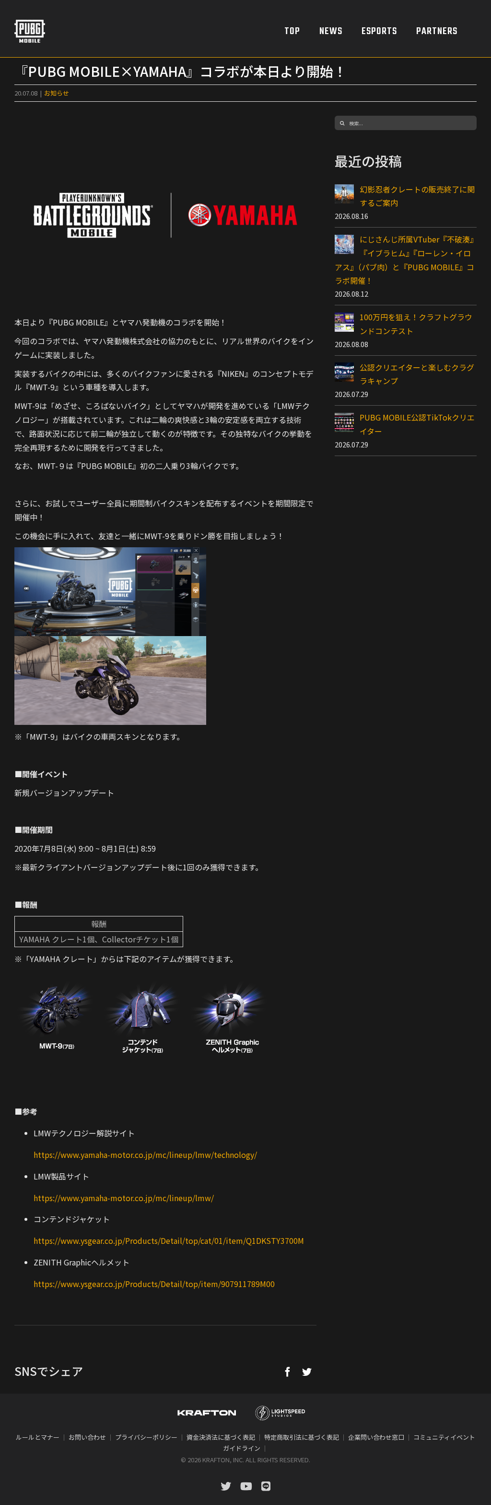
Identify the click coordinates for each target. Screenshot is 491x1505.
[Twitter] (306, 1371)
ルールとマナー (37, 1437)
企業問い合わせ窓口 (376, 1437)
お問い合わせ (87, 1437)
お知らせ (56, 92)
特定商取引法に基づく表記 (301, 1437)
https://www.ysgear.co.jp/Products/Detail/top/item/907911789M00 (154, 1283)
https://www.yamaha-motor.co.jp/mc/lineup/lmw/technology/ (145, 1154)
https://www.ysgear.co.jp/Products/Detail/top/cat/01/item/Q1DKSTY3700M (169, 1240)
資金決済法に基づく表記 (221, 1437)
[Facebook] (287, 1371)
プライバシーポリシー (146, 1437)
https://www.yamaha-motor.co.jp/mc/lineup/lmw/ (124, 1198)
